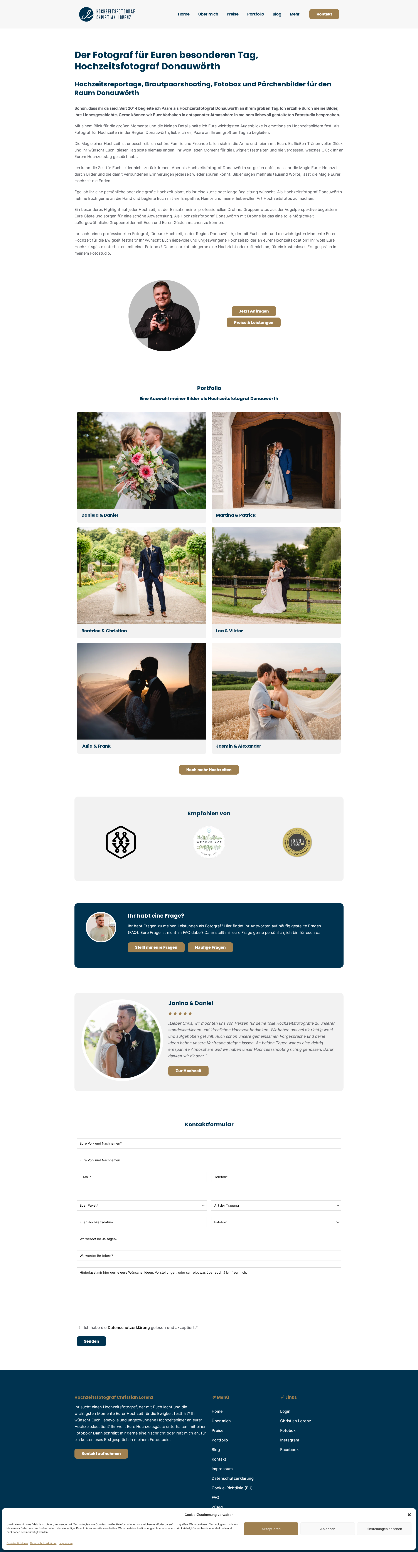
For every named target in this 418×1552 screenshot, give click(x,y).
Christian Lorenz (295, 1421)
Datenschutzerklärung (43, 1543)
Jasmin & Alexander (238, 746)
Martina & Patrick (236, 515)
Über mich (221, 1421)
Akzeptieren (271, 1529)
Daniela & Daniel (99, 515)
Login (285, 1411)
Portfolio (220, 1440)
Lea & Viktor (229, 631)
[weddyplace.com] (209, 857)
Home (217, 1411)
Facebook (289, 1449)
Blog (216, 1449)
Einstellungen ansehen (384, 1529)
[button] (409, 1515)
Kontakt (324, 14)
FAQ (215, 1497)
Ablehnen (327, 1529)
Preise (218, 1430)
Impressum (65, 1543)
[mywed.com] (120, 857)
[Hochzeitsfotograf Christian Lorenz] (107, 14)
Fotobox (288, 1430)
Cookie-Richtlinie (17, 1543)
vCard (217, 1507)
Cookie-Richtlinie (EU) (232, 1488)
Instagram (289, 1440)
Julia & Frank (96, 746)
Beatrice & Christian (104, 631)
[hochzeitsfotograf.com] (297, 857)
